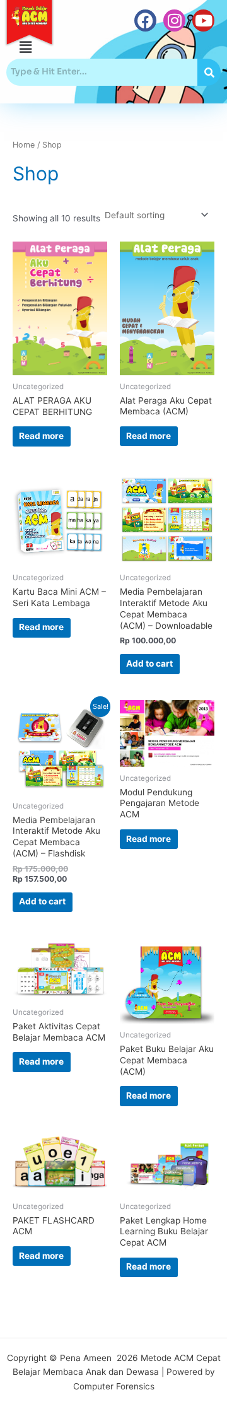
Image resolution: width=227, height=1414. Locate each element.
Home (24, 144)
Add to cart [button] (149, 663)
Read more (41, 436)
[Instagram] (174, 20)
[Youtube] (203, 20)
